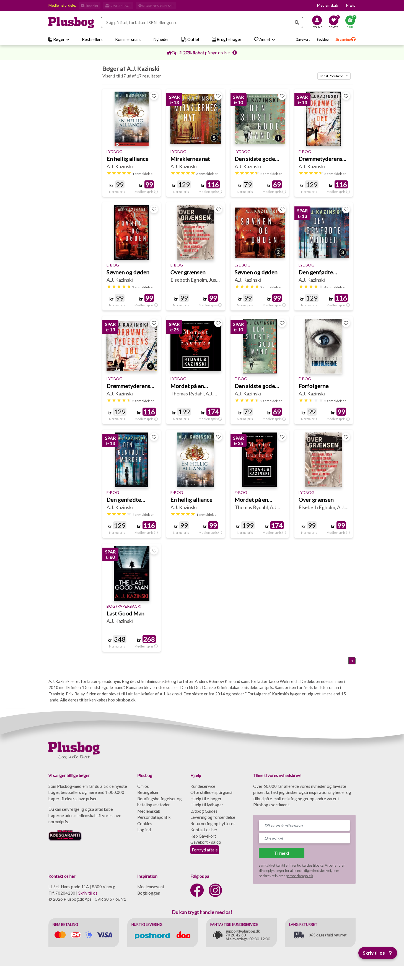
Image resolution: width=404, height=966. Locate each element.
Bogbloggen (148, 892)
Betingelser (148, 792)
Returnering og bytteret (212, 823)
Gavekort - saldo (205, 842)
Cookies (144, 823)
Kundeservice (202, 786)
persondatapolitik (299, 876)
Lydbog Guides (203, 811)
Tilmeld (281, 853)
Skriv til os (87, 892)
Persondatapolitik (153, 817)
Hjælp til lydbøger (206, 804)
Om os (143, 786)
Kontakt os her (203, 829)
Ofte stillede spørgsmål (212, 792)
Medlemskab (327, 5)
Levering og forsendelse (212, 817)
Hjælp (351, 5)
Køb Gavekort (203, 835)
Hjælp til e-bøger (206, 798)
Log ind (144, 829)
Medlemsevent (150, 886)
